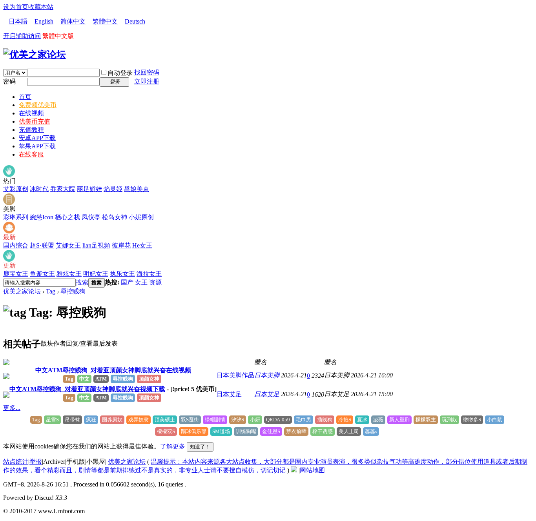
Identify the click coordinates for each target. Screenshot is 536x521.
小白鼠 (494, 420)
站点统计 (15, 461)
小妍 (255, 420)
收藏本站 (40, 7)
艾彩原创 (15, 189)
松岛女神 (114, 217)
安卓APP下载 (37, 138)
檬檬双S (166, 431)
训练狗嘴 (246, 431)
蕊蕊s (371, 431)
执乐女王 (122, 273)
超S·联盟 (42, 245)
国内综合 (15, 245)
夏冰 (362, 420)
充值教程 (31, 129)
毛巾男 (303, 420)
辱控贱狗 (73, 291)
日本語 (18, 21)
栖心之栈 (67, 217)
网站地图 (312, 470)
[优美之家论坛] (34, 54)
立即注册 (146, 81)
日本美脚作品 (235, 375)
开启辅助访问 (22, 36)
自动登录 (120, 72)
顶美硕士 (165, 420)
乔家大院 (62, 189)
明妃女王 (95, 273)
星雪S (52, 420)
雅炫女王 (69, 273)
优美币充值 (34, 121)
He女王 (142, 245)
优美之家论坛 (22, 291)
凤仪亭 (91, 217)
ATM (101, 379)
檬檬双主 (426, 420)
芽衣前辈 (296, 431)
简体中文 (73, 21)
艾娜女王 (68, 245)
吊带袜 (72, 420)
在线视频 (31, 113)
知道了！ (200, 447)
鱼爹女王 (42, 273)
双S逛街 (190, 420)
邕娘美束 (136, 189)
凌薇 (378, 420)
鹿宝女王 (15, 273)
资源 (155, 282)
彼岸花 (121, 245)
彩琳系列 (15, 217)
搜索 (82, 282)
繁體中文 (105, 21)
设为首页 (15, 7)
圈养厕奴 (112, 420)
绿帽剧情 (215, 420)
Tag (50, 291)
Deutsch (135, 21)
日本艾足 (229, 394)
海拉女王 (149, 273)
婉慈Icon (41, 217)
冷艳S (344, 420)
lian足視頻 (96, 245)
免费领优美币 (38, 105)
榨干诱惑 (322, 431)
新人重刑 (399, 420)
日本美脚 (266, 375)
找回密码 (146, 72)
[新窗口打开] (6, 363)
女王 (141, 282)
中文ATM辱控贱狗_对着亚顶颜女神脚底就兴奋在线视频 (113, 370)
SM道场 (221, 431)
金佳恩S (271, 431)
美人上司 (349, 431)
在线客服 (31, 154)
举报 (35, 461)
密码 (9, 81)
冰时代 (39, 189)
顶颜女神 (149, 379)
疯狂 (91, 420)
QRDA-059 (278, 420)
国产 (127, 282)
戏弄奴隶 (138, 420)
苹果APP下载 (37, 146)
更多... (11, 407)
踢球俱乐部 (193, 431)
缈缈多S (472, 420)
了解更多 (172, 446)
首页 (25, 96)
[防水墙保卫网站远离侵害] (294, 470)
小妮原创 (141, 217)
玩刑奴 (449, 420)
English (44, 21)
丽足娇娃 (89, 189)
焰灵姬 (113, 189)
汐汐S (237, 420)
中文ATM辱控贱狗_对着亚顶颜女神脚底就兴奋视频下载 (87, 389)
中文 (84, 379)
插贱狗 (324, 420)
